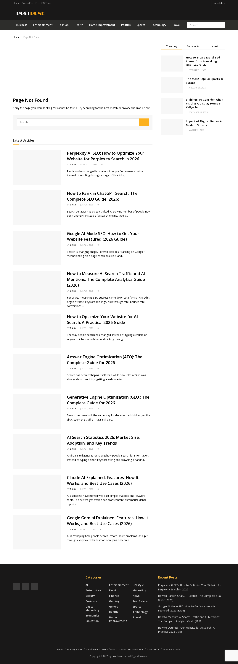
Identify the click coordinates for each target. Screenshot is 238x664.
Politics (126, 25)
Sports (140, 25)
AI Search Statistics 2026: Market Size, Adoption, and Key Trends (103, 440)
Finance (114, 596)
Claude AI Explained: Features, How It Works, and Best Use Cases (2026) (103, 480)
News (136, 596)
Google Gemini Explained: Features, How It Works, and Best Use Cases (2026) (107, 520)
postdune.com (119, 656)
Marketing (139, 590)
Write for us (108, 649)
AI (87, 585)
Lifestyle (138, 585)
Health (79, 25)
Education (92, 621)
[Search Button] (222, 25)
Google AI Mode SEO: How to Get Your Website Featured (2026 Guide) (103, 236)
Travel (176, 25)
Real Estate (140, 601)
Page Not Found (31, 37)
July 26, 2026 (86, 244)
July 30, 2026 (86, 290)
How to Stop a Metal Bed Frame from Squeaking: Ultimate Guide (203, 61)
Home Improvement (102, 25)
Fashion (64, 25)
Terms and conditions (131, 649)
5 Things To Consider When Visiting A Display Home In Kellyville (204, 103)
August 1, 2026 (88, 529)
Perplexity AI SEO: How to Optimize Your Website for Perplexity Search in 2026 (105, 155)
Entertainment (43, 25)
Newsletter (219, 3)
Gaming (114, 601)
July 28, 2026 (86, 204)
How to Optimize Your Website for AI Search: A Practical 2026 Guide (102, 319)
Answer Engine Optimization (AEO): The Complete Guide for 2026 (104, 359)
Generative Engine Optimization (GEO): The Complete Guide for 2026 (108, 399)
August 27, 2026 (88, 164)
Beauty (90, 596)
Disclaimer (92, 649)
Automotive (93, 590)
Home (16, 3)
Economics (92, 615)
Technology (158, 25)
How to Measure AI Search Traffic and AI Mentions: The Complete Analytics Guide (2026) (106, 279)
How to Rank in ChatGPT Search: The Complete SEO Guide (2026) (102, 196)
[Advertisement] (82, 67)
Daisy (73, 164)
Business (21, 25)
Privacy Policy (75, 649)
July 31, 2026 (86, 328)
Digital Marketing (92, 608)
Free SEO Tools (43, 3)
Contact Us (27, 3)
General (114, 606)
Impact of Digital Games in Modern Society (204, 123)
